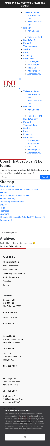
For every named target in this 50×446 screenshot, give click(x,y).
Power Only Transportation (12, 201)
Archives (4, 246)
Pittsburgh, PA (33, 70)
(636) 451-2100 (10, 312)
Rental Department (10, 265)
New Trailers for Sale (9, 189)
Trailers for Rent (34, 37)
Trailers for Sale (30, 12)
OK (25, 437)
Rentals (26, 27)
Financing (27, 55)
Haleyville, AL (33, 64)
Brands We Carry (30, 40)
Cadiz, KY (31, 67)
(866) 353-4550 (10, 366)
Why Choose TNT (8, 195)
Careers (6, 285)
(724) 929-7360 (10, 391)
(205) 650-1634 (10, 348)
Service (26, 49)
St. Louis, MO (33, 61)
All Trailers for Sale (11, 262)
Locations (27, 58)
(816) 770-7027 (10, 323)
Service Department (11, 277)
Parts (25, 52)
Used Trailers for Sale (28, 189)
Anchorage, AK (34, 73)
